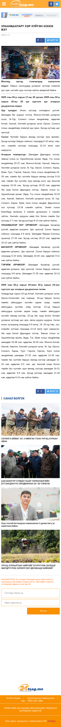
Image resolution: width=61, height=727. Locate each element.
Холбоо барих (13, 698)
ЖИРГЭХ (53, 40)
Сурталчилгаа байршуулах (41, 698)
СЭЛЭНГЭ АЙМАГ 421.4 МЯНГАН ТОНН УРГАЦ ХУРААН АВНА (29, 440)
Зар (23, 700)
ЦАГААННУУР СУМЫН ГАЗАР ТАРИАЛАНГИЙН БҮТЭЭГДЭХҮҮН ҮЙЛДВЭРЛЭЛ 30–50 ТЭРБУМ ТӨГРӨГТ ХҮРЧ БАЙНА (25, 482)
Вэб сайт (32, 700)
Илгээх (43, 611)
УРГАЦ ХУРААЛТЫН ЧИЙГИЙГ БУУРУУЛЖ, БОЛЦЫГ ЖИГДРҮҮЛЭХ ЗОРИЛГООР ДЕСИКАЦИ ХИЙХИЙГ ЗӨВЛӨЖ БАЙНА (28, 567)
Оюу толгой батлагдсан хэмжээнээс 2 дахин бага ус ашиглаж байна (28, 524)
